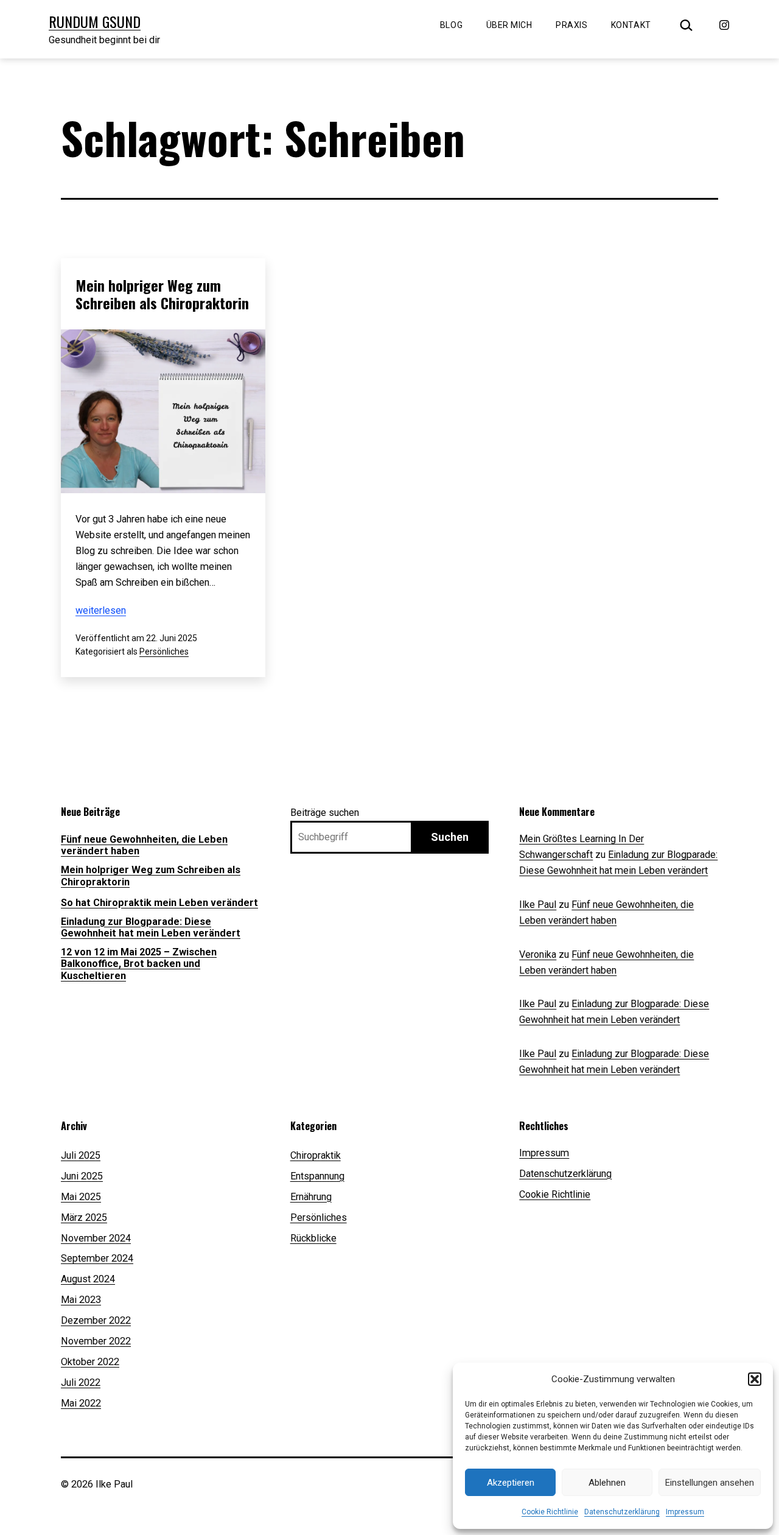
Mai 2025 (81, 1197)
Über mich (509, 25)
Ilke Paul (537, 904)
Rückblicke (313, 1238)
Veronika (537, 954)
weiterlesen (100, 610)
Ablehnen (607, 1482)
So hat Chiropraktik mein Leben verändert (159, 902)
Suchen (450, 837)
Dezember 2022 (96, 1320)
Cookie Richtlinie (550, 1512)
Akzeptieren (510, 1482)
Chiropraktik (315, 1155)
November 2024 (96, 1238)
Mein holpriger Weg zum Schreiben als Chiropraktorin (162, 294)
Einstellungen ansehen (709, 1482)
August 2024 (88, 1279)
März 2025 (84, 1217)
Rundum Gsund (95, 21)
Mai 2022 (81, 1403)
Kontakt (631, 25)
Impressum (685, 1512)
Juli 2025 (80, 1155)
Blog (451, 25)
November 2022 (96, 1341)
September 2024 (97, 1258)
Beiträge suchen (324, 812)
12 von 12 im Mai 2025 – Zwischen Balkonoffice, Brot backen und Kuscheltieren (139, 964)
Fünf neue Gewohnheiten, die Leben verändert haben (144, 845)
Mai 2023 (81, 1299)
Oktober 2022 (90, 1362)
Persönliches (164, 651)
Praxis (571, 25)
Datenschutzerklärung (622, 1512)
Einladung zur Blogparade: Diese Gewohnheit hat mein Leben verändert (150, 927)
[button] (755, 1379)
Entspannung (317, 1176)
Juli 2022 (80, 1382)
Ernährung (311, 1197)
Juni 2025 (82, 1176)
